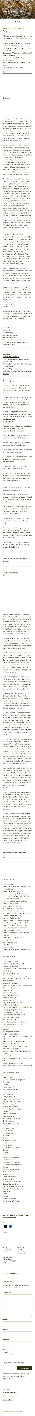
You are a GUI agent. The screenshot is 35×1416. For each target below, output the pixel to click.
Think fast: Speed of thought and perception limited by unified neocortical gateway (17, 371)
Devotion (6, 1248)
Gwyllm (21, 28)
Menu (18, 21)
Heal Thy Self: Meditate (11, 357)
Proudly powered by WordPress (12, 1411)
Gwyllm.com (12, 11)
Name (5, 1319)
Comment (7, 1292)
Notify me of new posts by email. (14, 1363)
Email (5, 1329)
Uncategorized (12, 1273)
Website (6, 1339)
